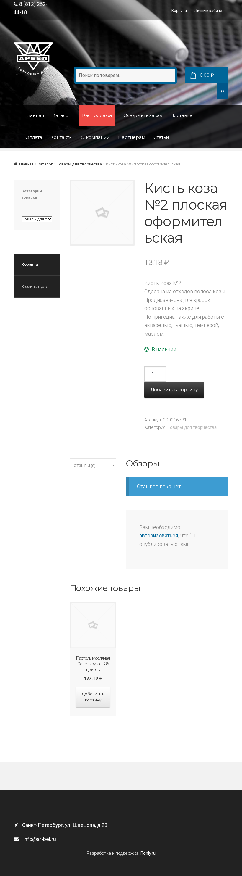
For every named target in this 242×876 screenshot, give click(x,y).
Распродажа (97, 115)
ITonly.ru (148, 853)
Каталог (61, 115)
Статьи (161, 137)
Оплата (33, 137)
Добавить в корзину (174, 389)
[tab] (93, 466)
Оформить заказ (142, 115)
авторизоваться (158, 536)
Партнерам (131, 137)
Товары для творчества (79, 164)
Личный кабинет (209, 10)
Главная (34, 115)
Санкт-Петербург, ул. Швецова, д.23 (64, 825)
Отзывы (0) (85, 465)
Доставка (181, 115)
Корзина (179, 10)
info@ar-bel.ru (39, 839)
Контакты (61, 137)
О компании (95, 137)
